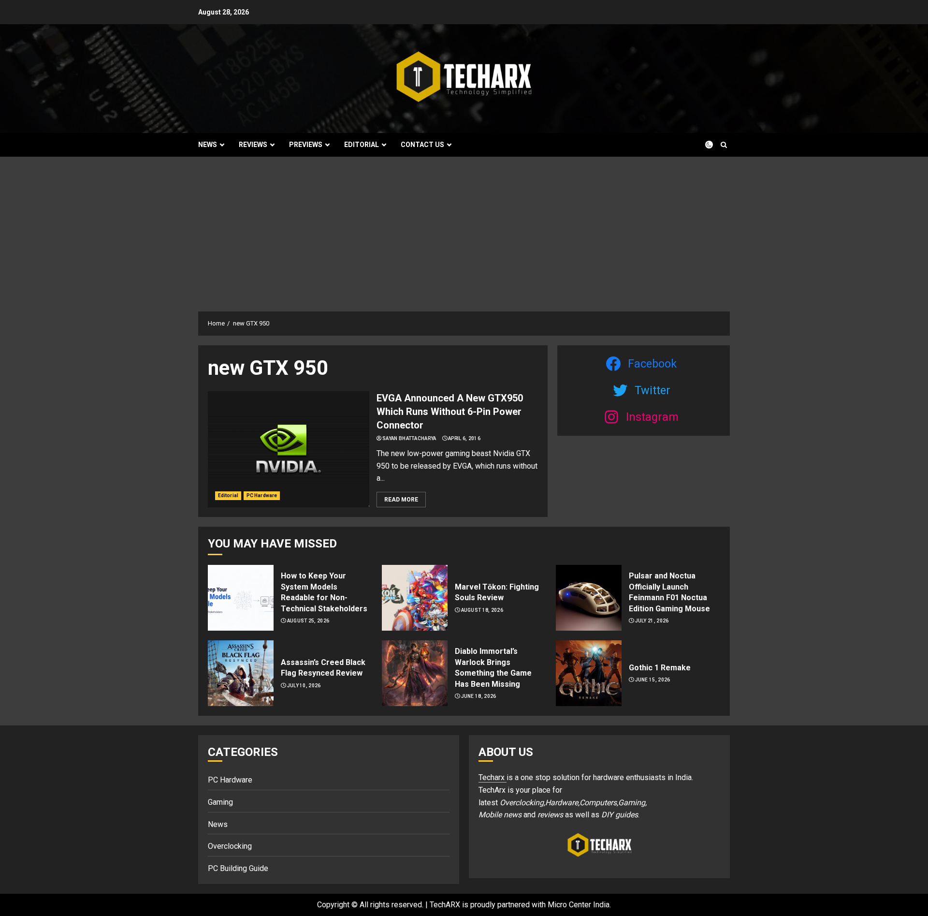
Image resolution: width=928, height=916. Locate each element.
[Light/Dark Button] (703, 144)
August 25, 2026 (308, 620)
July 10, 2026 (304, 685)
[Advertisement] (464, 229)
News (207, 144)
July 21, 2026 (652, 620)
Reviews (253, 144)
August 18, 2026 (482, 610)
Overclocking (230, 846)
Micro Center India (578, 904)
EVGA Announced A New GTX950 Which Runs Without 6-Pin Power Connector (450, 411)
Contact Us (422, 144)
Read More (401, 499)
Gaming (220, 802)
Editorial (361, 144)
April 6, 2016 (464, 438)
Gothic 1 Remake (660, 667)
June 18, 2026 (478, 696)
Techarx (492, 777)
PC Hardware (261, 495)
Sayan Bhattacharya (409, 438)
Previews (305, 144)
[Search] (724, 144)
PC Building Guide (238, 868)
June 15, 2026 (652, 679)
